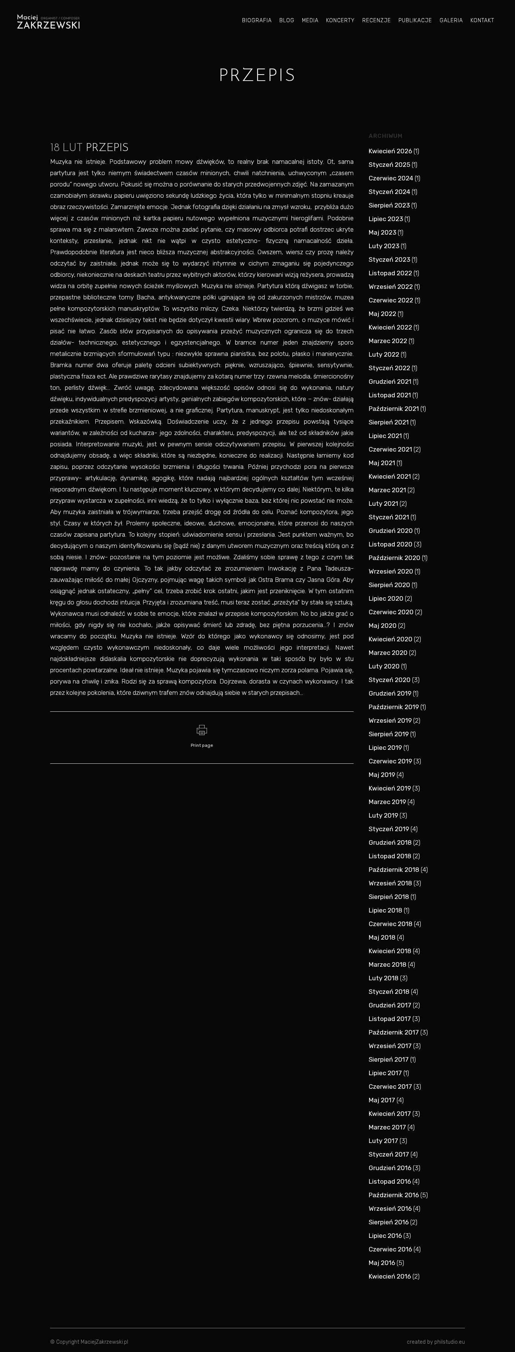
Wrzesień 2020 (391, 571)
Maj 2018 (382, 937)
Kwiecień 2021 (390, 476)
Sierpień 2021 (389, 422)
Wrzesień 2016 (390, 1208)
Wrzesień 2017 (390, 1046)
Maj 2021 (382, 463)
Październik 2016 (394, 1195)
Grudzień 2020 (391, 530)
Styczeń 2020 (390, 680)
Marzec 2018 (387, 964)
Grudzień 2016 (390, 1168)
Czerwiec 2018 (390, 924)
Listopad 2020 (390, 544)
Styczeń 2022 (389, 368)
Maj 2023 (382, 232)
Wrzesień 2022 (391, 286)
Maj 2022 (382, 313)
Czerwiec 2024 (391, 178)
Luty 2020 (384, 666)
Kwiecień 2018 (390, 951)
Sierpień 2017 (389, 1059)
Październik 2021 (394, 408)
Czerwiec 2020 (391, 612)
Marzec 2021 (387, 490)
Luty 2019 (383, 815)
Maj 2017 (382, 1100)
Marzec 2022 (388, 341)
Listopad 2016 (390, 1181)
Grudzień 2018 (390, 842)
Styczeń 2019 (389, 829)
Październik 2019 (394, 707)
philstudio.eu (449, 1342)
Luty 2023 (384, 246)
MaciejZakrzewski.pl (104, 1342)
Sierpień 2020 (389, 585)
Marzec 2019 (387, 802)
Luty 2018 (384, 978)
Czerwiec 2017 (390, 1086)
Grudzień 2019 (390, 693)
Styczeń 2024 (389, 191)
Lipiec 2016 (385, 1235)
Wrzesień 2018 (390, 883)
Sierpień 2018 (389, 896)
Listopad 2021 (390, 395)
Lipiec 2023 (386, 219)
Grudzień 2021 (390, 381)
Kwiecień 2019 (390, 788)
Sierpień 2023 (389, 205)
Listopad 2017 (390, 1018)
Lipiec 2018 (385, 910)
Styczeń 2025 (389, 164)
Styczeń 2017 (389, 1154)
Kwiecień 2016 (390, 1276)
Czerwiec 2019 (390, 761)
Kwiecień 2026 (390, 151)
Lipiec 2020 (386, 598)
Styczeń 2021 (389, 517)
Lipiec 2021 (385, 435)
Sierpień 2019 (389, 734)
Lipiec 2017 (385, 1073)
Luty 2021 (383, 503)
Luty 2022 (384, 354)
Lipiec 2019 (385, 747)
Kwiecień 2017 (390, 1113)
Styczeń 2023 (389, 259)
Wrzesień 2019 (390, 720)
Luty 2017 (383, 1140)
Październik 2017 (394, 1032)
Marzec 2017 (387, 1127)
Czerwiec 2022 (391, 300)
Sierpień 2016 (389, 1222)
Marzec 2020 (388, 652)
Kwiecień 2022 (390, 327)
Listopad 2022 (390, 273)
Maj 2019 (382, 774)
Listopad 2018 (390, 856)
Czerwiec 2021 (390, 449)
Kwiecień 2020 (390, 639)
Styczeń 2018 (389, 991)
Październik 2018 (394, 869)
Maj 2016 (382, 1263)
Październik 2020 (394, 558)
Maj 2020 (383, 625)
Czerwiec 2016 (390, 1249)
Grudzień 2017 (390, 1005)
